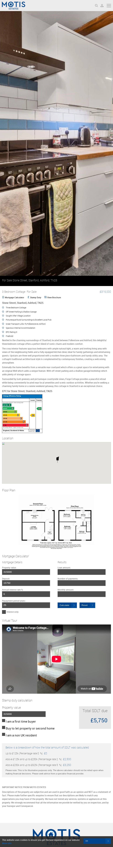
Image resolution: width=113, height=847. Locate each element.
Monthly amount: (66, 589)
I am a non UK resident (21, 735)
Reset (85, 605)
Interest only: (13, 611)
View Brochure (54, 297)
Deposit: (6, 578)
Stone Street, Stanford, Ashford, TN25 (29, 280)
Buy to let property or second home (30, 728)
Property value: (9, 567)
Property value (11, 707)
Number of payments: (68, 578)
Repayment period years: (14, 600)
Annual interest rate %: (12, 589)
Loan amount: (64, 567)
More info (6, 843)
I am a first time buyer (21, 721)
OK (86, 841)
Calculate (64, 605)
